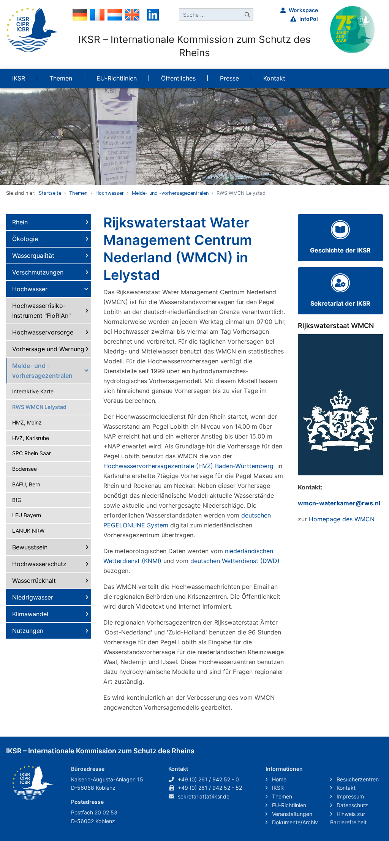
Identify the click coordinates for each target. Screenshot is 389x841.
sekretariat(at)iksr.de (203, 796)
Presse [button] (229, 78)
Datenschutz (351, 805)
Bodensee (24, 468)
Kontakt (345, 787)
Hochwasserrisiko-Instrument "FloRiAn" (41, 310)
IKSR (277, 787)
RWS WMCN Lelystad (39, 407)
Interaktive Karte (33, 391)
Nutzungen (27, 630)
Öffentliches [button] (178, 78)
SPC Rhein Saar (31, 453)
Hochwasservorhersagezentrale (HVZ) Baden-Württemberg (189, 466)
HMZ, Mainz (27, 422)
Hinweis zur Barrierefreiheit (348, 818)
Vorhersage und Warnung (48, 349)
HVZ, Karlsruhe (30, 438)
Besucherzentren (357, 779)
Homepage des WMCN (342, 519)
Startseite (50, 193)
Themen (78, 193)
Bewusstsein (29, 547)
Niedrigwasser (32, 597)
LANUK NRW (28, 530)
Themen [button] (60, 78)
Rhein (20, 222)
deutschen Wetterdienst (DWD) (235, 561)
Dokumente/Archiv (294, 822)
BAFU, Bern (26, 484)
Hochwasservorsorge (42, 332)
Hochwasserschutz (39, 564)
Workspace (303, 10)
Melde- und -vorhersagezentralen (170, 193)
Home (278, 779)
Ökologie (25, 239)
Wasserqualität (33, 255)
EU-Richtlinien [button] (116, 78)
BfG (16, 500)
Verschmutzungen (37, 272)
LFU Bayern (26, 515)
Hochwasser (109, 193)
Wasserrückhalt (34, 580)
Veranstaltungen (291, 814)
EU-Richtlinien (288, 805)
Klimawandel (30, 614)
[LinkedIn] (153, 14)
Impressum (349, 796)
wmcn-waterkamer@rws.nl (339, 503)
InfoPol (308, 19)
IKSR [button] (18, 78)
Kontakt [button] (274, 78)
